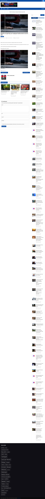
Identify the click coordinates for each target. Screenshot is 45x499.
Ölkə (2, 488)
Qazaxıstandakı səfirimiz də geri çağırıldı (39, 245)
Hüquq (6, 464)
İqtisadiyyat (3, 492)
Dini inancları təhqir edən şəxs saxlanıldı (39, 274)
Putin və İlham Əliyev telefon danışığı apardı (39, 257)
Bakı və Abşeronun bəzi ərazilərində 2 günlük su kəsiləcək (39, 299)
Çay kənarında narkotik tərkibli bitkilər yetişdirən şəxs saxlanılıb (39, 103)
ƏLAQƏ (4, 8)
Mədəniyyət (4, 472)
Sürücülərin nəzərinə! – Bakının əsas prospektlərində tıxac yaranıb (39, 408)
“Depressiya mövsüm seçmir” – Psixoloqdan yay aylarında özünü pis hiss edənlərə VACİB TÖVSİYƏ (39, 415)
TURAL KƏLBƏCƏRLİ (10, 75)
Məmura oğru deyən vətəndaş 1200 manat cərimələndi (39, 209)
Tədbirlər (3, 483)
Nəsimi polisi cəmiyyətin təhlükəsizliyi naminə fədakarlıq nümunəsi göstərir (39, 97)
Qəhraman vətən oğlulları (5, 476)
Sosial (8, 481)
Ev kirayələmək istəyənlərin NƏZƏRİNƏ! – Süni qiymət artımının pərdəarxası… (39, 124)
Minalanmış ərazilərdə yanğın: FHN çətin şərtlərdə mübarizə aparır (39, 130)
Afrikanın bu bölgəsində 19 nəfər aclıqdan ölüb (39, 389)
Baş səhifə (3, 452)
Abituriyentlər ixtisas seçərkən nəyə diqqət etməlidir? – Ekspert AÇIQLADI (39, 145)
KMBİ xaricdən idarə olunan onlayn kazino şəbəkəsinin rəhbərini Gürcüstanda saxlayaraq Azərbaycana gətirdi (39, 36)
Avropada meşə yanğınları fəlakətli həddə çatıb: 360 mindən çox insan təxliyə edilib (39, 400)
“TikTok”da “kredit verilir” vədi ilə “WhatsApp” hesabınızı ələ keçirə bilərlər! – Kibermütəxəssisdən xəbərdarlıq (39, 282)
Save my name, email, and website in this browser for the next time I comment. (13, 124)
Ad (2, 113)
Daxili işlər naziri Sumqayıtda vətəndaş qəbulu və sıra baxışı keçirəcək (39, 21)
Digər (8, 8)
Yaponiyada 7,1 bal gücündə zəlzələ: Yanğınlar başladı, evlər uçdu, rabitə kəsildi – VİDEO (39, 170)
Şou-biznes (3, 494)
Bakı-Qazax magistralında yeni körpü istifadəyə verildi (39, 376)
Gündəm (7, 462)
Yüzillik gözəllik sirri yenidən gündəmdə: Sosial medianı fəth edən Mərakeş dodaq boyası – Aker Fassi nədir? (39, 238)
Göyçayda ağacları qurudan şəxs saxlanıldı (39, 345)
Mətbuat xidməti (5, 474)
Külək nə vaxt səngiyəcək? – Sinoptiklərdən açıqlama (39, 324)
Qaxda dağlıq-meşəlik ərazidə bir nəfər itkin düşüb (5, 91)
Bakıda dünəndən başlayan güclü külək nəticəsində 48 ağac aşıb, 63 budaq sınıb (39, 331)
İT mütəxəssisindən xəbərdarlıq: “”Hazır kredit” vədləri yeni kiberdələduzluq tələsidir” (39, 338)
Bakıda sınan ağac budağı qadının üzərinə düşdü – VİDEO (39, 305)
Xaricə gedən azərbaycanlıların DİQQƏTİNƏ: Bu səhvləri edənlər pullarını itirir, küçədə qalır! (39, 187)
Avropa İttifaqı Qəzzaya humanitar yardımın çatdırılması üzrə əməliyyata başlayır (26, 72)
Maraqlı (9, 467)
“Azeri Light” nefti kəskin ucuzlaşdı (39, 370)
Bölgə (6, 454)
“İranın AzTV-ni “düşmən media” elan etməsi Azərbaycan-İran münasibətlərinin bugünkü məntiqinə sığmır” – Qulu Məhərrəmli (39, 222)
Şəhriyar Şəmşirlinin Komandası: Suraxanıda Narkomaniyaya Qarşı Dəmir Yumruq (39, 82)
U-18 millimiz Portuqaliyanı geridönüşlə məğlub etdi (39, 215)
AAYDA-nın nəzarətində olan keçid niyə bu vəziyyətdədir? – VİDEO (39, 117)
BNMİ (2, 454)
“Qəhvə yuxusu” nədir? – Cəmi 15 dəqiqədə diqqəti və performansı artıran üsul (39, 137)
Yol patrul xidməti (4, 486)
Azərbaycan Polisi (4, 449)
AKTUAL (2, 447)
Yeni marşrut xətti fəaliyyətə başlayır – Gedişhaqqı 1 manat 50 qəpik (39, 436)
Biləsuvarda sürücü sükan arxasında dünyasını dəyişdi (39, 364)
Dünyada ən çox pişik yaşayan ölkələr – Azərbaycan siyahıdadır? (39, 312)
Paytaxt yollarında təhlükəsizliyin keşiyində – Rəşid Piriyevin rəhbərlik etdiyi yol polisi (39, 89)
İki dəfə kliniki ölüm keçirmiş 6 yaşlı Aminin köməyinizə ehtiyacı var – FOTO (25, 92)
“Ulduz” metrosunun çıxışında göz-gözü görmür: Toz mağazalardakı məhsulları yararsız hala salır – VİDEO (39, 179)
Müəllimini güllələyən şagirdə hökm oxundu (39, 158)
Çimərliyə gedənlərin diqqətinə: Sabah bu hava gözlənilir (39, 195)
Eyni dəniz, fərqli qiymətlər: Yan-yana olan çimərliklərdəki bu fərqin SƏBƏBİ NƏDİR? (39, 423)
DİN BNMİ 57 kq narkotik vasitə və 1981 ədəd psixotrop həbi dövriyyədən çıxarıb (39, 111)
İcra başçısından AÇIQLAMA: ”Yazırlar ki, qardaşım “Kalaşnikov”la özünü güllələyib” (15, 92)
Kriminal (3, 467)
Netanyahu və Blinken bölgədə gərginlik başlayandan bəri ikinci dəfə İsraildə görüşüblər (5, 72)
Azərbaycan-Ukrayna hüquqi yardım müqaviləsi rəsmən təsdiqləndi (39, 251)
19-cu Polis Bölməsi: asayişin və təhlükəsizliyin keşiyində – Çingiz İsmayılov (39, 65)
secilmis (6, 478)
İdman (2, 490)
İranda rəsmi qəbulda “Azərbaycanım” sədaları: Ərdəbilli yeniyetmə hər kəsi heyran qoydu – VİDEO (39, 357)
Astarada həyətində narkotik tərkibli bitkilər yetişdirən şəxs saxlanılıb (39, 28)
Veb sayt (3, 120)
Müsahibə (8, 469)
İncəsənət (6, 490)
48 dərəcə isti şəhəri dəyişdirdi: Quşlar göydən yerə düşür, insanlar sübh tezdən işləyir (39, 230)
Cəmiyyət (2, 36)
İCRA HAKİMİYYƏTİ (7, 488)
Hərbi (9, 464)
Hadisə (2, 464)
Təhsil (7, 483)
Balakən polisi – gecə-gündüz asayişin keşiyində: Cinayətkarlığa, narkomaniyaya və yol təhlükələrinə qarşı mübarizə (39, 74)
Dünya (3, 462)
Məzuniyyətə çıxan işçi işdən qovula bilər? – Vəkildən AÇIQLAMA (39, 429)
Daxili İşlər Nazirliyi (6, 459)
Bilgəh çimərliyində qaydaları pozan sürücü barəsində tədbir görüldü (39, 268)
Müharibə (3, 469)
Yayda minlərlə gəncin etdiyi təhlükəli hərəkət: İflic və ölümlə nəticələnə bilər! (39, 202)
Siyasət (3, 481)
